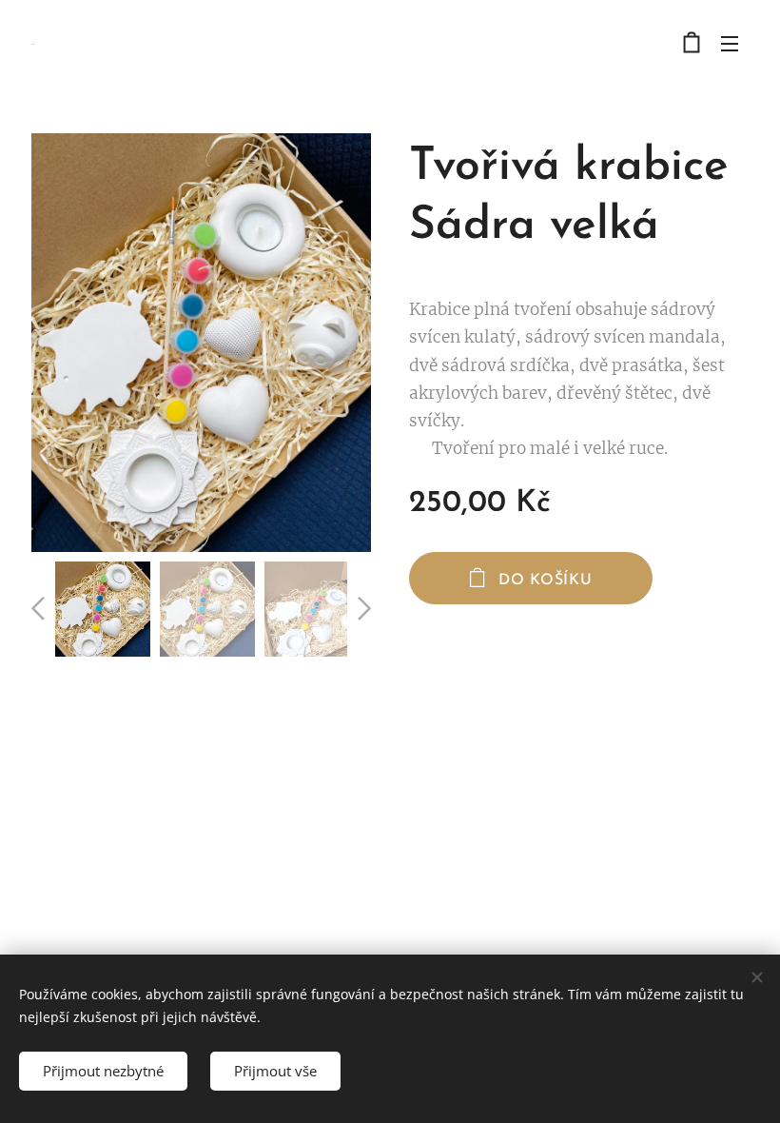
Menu (730, 43)
